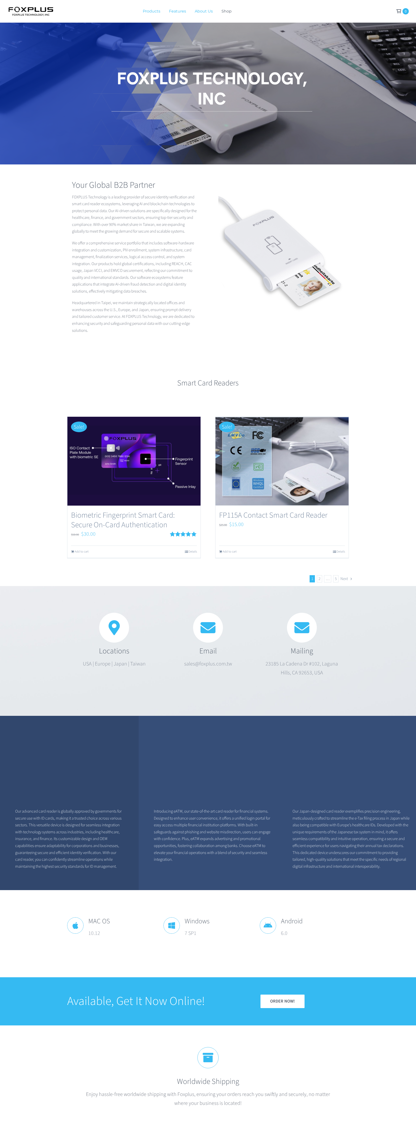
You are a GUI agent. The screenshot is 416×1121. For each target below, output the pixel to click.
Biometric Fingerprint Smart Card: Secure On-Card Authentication (123, 520)
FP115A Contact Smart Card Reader (273, 515)
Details (192, 551)
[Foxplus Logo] (30, 9)
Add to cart (82, 551)
